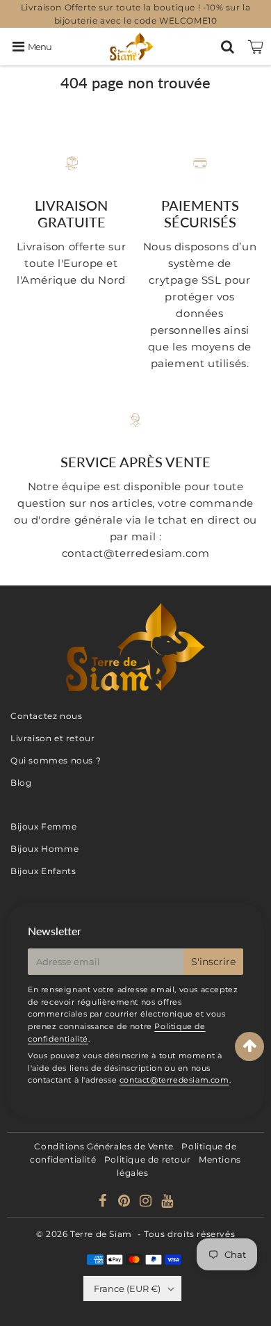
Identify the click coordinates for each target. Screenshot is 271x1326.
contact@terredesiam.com (174, 1080)
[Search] (227, 46)
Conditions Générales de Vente (103, 1146)
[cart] (255, 46)
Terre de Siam (101, 1234)
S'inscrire (213, 961)
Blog (20, 782)
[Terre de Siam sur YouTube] (167, 1202)
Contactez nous (46, 716)
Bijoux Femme (43, 826)
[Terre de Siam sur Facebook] (104, 1202)
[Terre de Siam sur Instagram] (147, 1202)
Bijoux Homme (44, 848)
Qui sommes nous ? (55, 760)
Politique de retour (147, 1159)
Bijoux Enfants (43, 871)
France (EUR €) (127, 1288)
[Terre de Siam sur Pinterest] (125, 1202)
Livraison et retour (52, 738)
